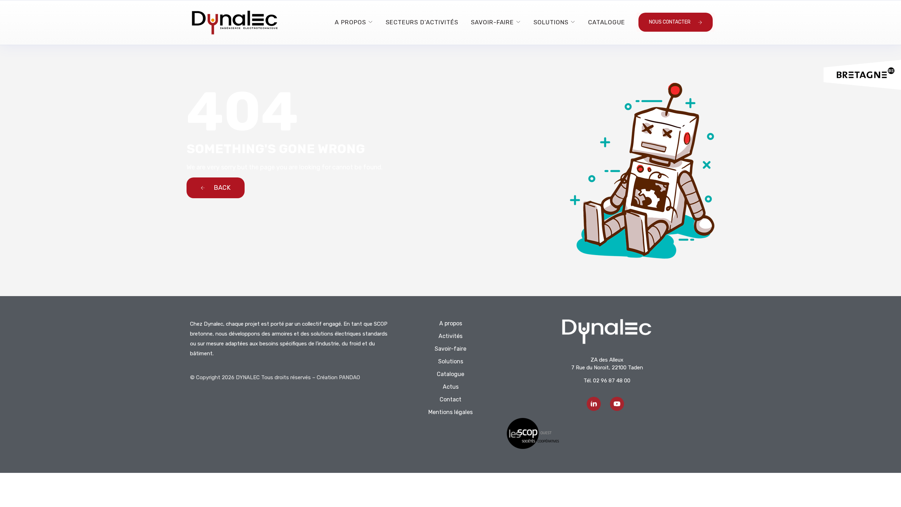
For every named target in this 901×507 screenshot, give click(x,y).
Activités (450, 336)
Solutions (551, 22)
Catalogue (606, 22)
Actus (451, 386)
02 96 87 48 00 (611, 380)
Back (221, 188)
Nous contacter (670, 22)
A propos (350, 22)
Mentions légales (450, 412)
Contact (450, 399)
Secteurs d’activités (422, 22)
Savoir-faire (492, 22)
